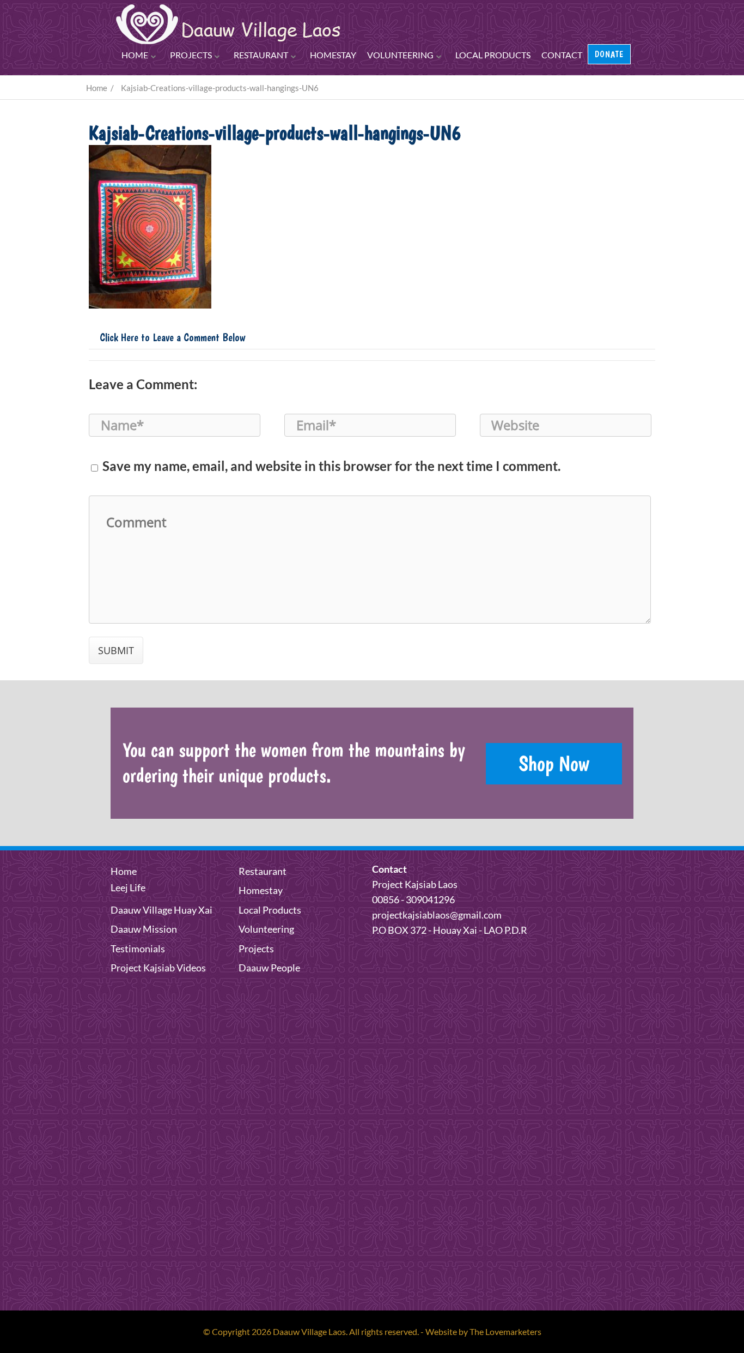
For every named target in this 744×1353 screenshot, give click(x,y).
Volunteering (400, 55)
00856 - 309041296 (413, 899)
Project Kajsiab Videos (158, 968)
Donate (609, 54)
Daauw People (269, 968)
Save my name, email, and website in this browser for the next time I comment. (331, 466)
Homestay (333, 55)
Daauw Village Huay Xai (161, 910)
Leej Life (128, 887)
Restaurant (261, 55)
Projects (191, 55)
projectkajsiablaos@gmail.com (437, 915)
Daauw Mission (144, 929)
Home (134, 55)
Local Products (492, 55)
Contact (561, 55)
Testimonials (138, 949)
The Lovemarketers (505, 1331)
